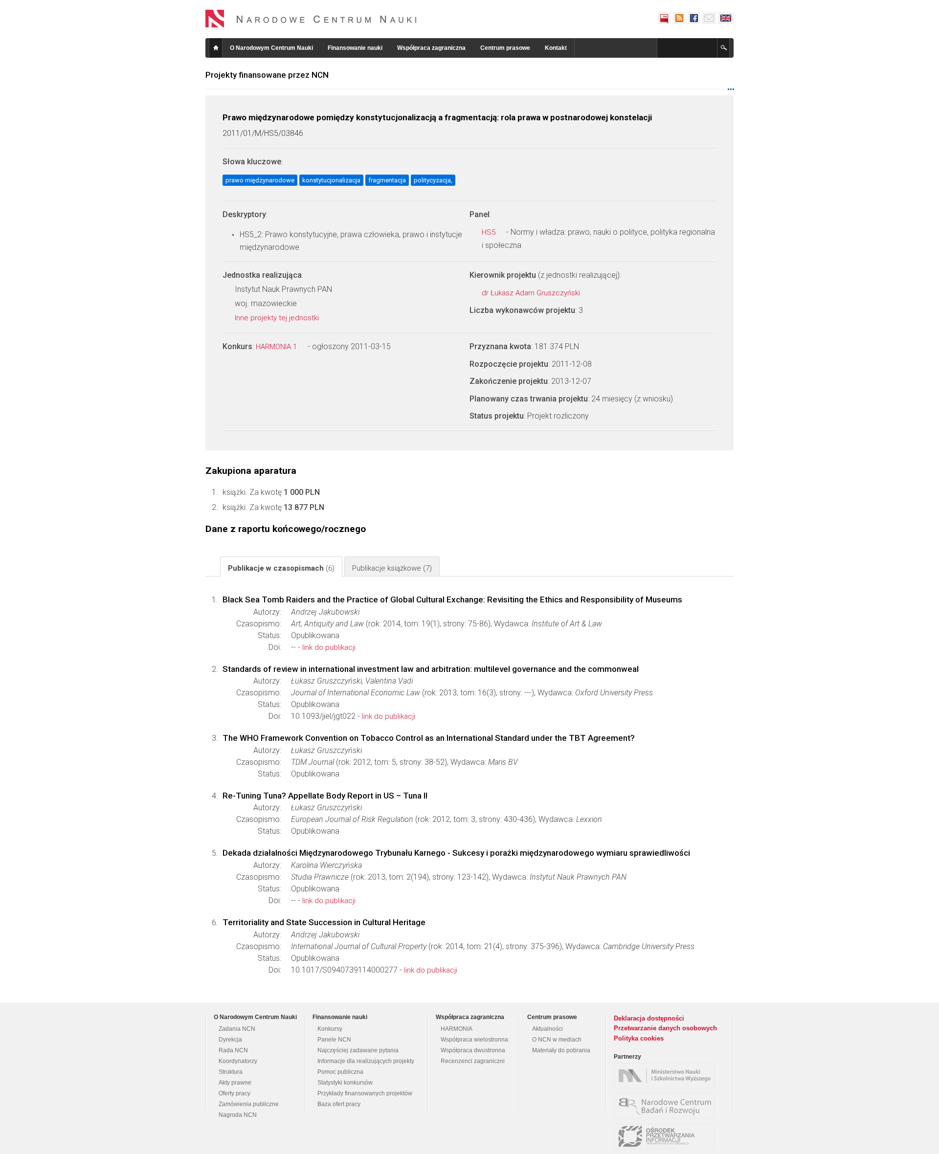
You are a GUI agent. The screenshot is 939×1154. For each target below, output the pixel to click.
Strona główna (216, 48)
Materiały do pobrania (561, 1050)
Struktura (231, 1072)
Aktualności (547, 1029)
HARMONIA (456, 1029)
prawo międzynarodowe (259, 180)
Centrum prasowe (505, 47)
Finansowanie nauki (355, 47)
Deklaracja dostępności (649, 1018)
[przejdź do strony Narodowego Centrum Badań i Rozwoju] (666, 1106)
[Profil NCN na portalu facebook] (693, 18)
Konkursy (329, 1029)
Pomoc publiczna (340, 1072)
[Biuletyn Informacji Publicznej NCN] (664, 18)
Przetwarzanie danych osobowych (665, 1028)
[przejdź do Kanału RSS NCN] (678, 18)
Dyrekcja (230, 1040)
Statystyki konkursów (345, 1083)
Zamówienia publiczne (249, 1104)
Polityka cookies (639, 1038)
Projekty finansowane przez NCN (267, 75)
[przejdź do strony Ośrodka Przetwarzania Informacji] (666, 1136)
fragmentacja (387, 180)
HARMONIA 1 (277, 346)
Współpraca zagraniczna (431, 47)
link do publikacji (329, 647)
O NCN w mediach (556, 1040)
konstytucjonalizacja (331, 180)
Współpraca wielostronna (474, 1040)
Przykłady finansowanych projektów (364, 1093)
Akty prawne (235, 1083)
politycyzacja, (433, 180)
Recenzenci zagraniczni (473, 1061)
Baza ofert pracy (338, 1104)
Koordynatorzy (238, 1061)
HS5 (489, 232)
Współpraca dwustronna (473, 1050)
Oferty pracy (234, 1093)
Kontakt (556, 47)
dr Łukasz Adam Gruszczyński (532, 292)
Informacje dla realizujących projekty (365, 1061)
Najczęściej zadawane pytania (358, 1050)
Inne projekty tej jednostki (278, 317)
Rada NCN (233, 1050)
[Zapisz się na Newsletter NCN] (709, 18)
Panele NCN (334, 1040)
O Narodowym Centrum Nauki (271, 47)
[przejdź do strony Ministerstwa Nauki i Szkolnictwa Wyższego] (666, 1075)
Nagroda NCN (238, 1115)
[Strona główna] (311, 18)
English (726, 18)
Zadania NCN (237, 1029)
